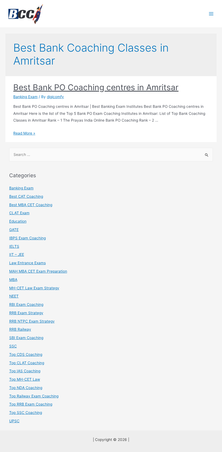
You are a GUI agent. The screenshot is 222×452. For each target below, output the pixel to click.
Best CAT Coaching (26, 196)
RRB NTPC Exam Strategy (32, 321)
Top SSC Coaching (25, 412)
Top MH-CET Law (24, 379)
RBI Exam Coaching (26, 304)
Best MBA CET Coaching (30, 205)
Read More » (24, 133)
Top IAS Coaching (24, 371)
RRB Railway (20, 329)
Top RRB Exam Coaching (30, 404)
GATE (14, 229)
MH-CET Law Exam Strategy (34, 288)
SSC (13, 346)
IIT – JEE (16, 254)
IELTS (14, 246)
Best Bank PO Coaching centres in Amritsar (95, 87)
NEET (14, 296)
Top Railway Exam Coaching (33, 396)
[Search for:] (111, 154)
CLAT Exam (19, 213)
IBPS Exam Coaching (27, 238)
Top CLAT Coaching (26, 363)
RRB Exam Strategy (26, 313)
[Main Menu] (211, 13)
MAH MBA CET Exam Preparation (38, 271)
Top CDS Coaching (25, 354)
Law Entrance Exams (27, 263)
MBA (13, 279)
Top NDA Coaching (25, 388)
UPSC (14, 421)
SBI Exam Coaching (26, 338)
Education (18, 221)
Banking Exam (25, 97)
